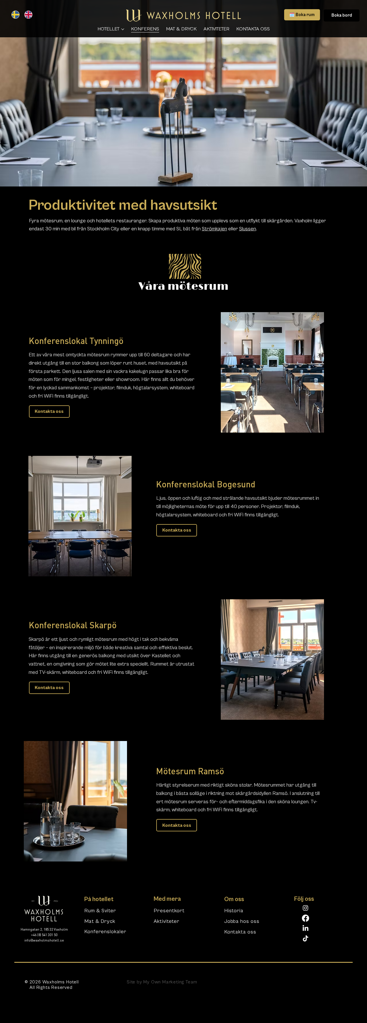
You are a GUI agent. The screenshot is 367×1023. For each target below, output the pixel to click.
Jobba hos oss (241, 921)
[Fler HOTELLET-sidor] (122, 29)
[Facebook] (305, 918)
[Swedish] (13, 15)
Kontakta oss (240, 932)
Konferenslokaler (105, 932)
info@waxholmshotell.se (44, 940)
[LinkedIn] (305, 928)
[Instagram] (305, 907)
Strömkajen (214, 229)
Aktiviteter (166, 921)
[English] (26, 15)
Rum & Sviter (100, 911)
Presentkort (169, 911)
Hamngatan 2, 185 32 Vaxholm (44, 929)
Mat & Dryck (99, 921)
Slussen (247, 229)
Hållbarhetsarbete (278, 981)
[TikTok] (305, 938)
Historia (233, 911)
